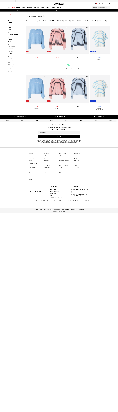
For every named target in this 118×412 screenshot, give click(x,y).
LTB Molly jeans (77, 156)
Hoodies (30, 160)
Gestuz (75, 170)
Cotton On (61, 167)
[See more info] (36, 60)
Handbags (31, 155)
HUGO (75, 165)
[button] (99, 16)
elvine (60, 169)
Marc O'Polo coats (62, 153)
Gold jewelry (46, 160)
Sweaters (46, 14)
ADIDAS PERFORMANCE (63, 165)
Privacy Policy (40, 141)
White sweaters (77, 153)
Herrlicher (51, 14)
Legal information (65, 209)
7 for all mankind (32, 165)
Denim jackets (31, 158)
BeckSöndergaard (32, 167)
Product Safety (81, 209)
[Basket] (109, 4)
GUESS (60, 170)
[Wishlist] (106, 4)
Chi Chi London (47, 167)
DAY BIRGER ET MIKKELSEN (34, 169)
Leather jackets (62, 156)
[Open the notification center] (102, 4)
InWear (45, 172)
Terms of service (57, 209)
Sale (33, 20)
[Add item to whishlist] (44, 27)
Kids (18, 3)
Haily (30, 172)
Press (41, 209)
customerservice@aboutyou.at (47, 142)
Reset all (44, 23)
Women (9, 3)
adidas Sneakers (47, 153)
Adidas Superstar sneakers (49, 156)
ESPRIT (45, 169)
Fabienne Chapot (47, 170)
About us (36, 209)
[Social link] (30, 191)
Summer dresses (77, 160)
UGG (30, 170)
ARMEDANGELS (47, 165)
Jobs (45, 209)
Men (14, 3)
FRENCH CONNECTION (78, 169)
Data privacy (50, 209)
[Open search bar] (93, 7)
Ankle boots (76, 158)
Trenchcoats (76, 155)
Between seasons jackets (64, 160)
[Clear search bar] (109, 7)
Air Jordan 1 (31, 153)
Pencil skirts (46, 158)
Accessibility (73, 209)
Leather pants (62, 158)
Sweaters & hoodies (39, 14)
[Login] (99, 4)
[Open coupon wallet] (96, 4)
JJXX (60, 172)
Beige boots (46, 155)
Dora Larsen (76, 167)
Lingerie (60, 155)
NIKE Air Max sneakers (33, 156)
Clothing (31, 14)
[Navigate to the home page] (35, 187)
